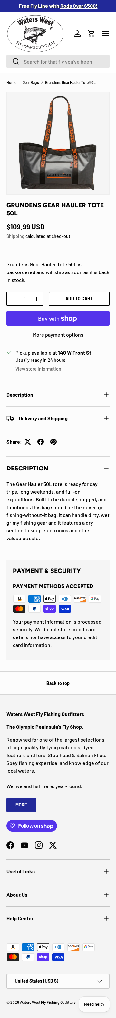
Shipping (15, 236)
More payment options (58, 334)
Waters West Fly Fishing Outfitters (48, 1002)
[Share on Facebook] (40, 441)
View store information (38, 368)
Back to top (58, 683)
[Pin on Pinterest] (53, 441)
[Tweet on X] (27, 441)
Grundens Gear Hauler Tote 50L (70, 82)
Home (11, 82)
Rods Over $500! (79, 6)
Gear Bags (31, 82)
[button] (91, 33)
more (21, 804)
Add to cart (79, 298)
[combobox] (58, 61)
